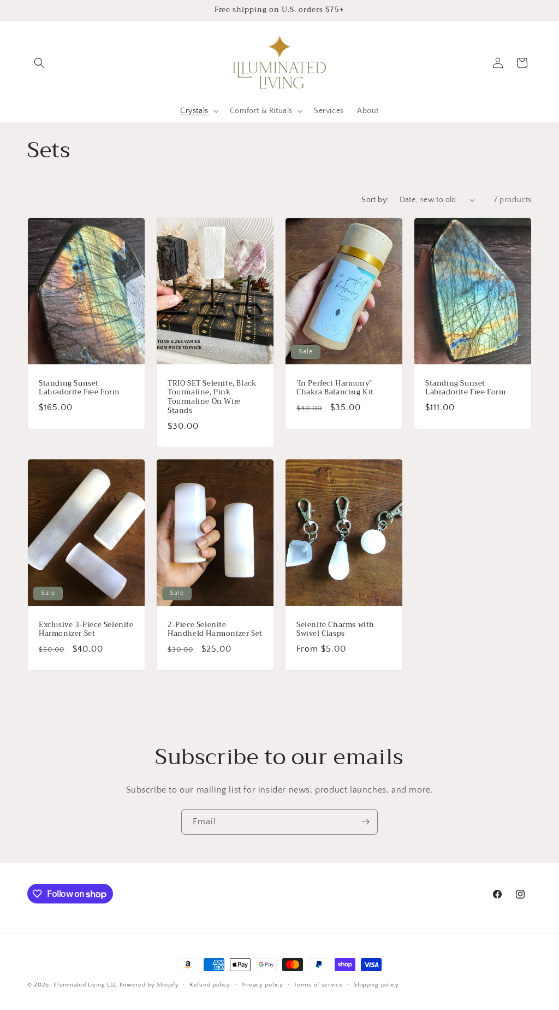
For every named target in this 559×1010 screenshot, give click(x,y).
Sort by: (374, 200)
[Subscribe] (365, 822)
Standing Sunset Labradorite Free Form (79, 388)
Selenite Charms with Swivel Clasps (335, 629)
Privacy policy (262, 985)
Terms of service (318, 985)
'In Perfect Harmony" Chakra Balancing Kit (335, 388)
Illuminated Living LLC (85, 985)
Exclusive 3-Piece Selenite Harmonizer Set (86, 629)
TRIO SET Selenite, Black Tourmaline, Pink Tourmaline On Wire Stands (212, 397)
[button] (39, 63)
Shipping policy (376, 985)
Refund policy (209, 985)
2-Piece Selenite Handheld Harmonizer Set (215, 629)
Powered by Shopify (149, 985)
